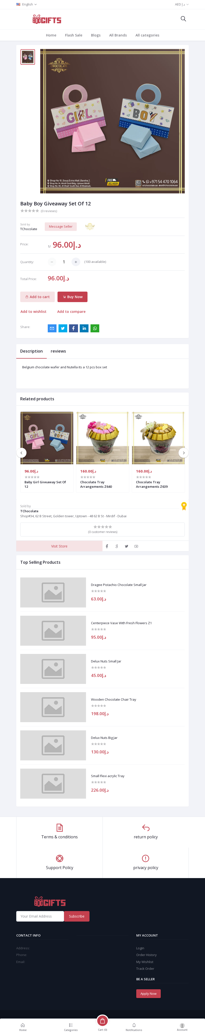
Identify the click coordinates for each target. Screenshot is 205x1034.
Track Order (145, 968)
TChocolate (28, 229)
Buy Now (74, 296)
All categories (147, 35)
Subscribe (76, 916)
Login (140, 948)
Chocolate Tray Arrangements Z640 (96, 484)
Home (51, 35)
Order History (146, 955)
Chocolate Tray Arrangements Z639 (152, 484)
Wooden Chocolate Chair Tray (113, 700)
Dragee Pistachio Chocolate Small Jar (118, 585)
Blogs (95, 35)
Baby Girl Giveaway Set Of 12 (45, 484)
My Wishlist (144, 962)
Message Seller (60, 226)
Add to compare (71, 311)
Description (31, 351)
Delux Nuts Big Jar (104, 738)
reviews (58, 351)
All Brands (118, 35)
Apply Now (148, 993)
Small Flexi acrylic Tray (107, 776)
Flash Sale (73, 35)
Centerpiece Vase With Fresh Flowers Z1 (121, 623)
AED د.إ (180, 4)
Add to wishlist (33, 311)
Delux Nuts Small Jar (106, 661)
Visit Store (59, 546)
